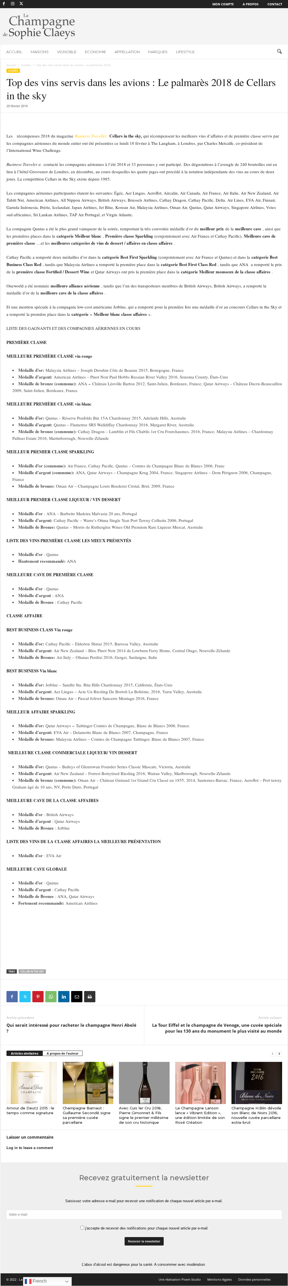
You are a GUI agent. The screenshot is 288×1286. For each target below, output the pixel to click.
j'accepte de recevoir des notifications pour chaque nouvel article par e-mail (146, 1228)
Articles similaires (24, 1053)
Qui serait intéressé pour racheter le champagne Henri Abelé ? (71, 1028)
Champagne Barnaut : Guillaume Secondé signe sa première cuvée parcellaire (87, 1115)
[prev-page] (272, 1054)
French (39, 1281)
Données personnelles (254, 1279)
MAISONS (40, 51)
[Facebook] (4, 4)
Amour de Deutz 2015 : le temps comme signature (30, 1110)
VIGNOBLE (66, 51)
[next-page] (279, 1054)
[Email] (76, 996)
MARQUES (158, 51)
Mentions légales (219, 1279)
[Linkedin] (63, 996)
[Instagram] (12, 4)
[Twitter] (25, 996)
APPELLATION (127, 51)
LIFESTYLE (185, 51)
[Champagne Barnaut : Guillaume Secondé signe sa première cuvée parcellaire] (88, 1083)
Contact (274, 4)
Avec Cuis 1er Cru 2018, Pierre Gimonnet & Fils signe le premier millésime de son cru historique (143, 1115)
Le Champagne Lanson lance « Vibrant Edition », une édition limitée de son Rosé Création (200, 1115)
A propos (250, 4)
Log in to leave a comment (29, 1148)
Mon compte (223, 4)
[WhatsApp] (51, 996)
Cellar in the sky (32, 971)
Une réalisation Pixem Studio (180, 1279)
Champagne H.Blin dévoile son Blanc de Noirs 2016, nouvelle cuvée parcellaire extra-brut (256, 1115)
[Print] (89, 996)
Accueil (11, 65)
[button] (279, 52)
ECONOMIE (95, 51)
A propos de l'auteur (62, 1053)
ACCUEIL (14, 51)
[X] (21, 4)
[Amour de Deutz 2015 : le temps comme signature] (31, 1083)
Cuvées (26, 65)
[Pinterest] (38, 996)
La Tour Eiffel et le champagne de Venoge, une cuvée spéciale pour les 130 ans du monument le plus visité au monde (217, 1028)
